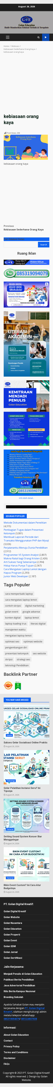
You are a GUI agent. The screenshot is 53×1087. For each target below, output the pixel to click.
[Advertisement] (26, 85)
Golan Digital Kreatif (15, 911)
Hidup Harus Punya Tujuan (19, 565)
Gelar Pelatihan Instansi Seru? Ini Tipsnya (26, 767)
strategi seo (23, 659)
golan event (11, 611)
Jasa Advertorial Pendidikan (19, 985)
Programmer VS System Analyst (21, 554)
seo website (39, 653)
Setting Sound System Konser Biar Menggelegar (26, 816)
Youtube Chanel (45, 37)
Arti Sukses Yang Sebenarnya (20, 562)
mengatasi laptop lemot (18, 635)
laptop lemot (32, 617)
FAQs (7, 1064)
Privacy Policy (11, 1046)
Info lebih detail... (26, 498)
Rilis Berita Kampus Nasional (19, 991)
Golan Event (10, 940)
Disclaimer (10, 1058)
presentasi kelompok (17, 653)
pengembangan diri (16, 647)
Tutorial (10, 829)
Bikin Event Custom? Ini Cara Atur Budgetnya (26, 864)
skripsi (9, 659)
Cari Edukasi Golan (14, 239)
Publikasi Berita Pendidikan (19, 979)
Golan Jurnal (11, 952)
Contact (8, 1040)
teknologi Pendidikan (17, 665)
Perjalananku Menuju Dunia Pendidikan (26, 547)
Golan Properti (12, 934)
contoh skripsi (13, 605)
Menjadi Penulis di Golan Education (23, 973)
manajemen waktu (15, 629)
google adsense (31, 611)
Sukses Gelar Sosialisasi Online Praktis (26, 722)
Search (43, 244)
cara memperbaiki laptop (19, 593)
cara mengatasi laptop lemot (21, 599)
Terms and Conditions (16, 1052)
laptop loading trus (15, 623)
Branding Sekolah (13, 997)
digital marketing (34, 605)
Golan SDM (10, 946)
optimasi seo (12, 641)
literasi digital (38, 623)
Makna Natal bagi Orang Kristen (22, 558)
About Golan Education (16, 1034)
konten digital (12, 617)
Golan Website (12, 917)
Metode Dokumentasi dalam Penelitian (25, 522)
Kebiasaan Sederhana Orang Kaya (24, 227)
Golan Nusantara (13, 923)
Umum (9, 735)
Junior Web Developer (16, 576)
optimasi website (33, 641)
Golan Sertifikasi (13, 957)
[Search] (38, 37)
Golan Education (12, 928)
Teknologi (11, 781)
